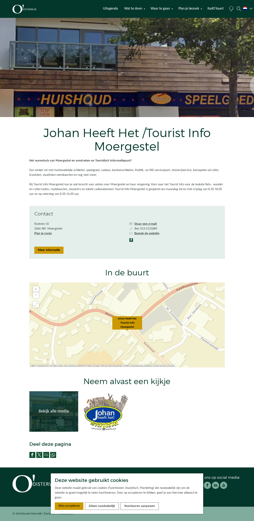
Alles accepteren (69, 506)
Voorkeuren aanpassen (139, 506)
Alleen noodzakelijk (102, 506)
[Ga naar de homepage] (32, 9)
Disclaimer (50, 513)
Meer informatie (49, 250)
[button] (127, 325)
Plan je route (43, 233)
